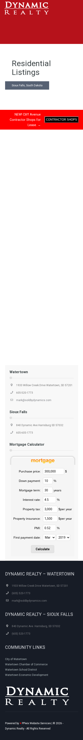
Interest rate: (32, 499)
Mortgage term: (30, 490)
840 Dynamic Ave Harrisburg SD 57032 (39, 425)
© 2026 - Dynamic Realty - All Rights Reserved (34, 726)
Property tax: (32, 509)
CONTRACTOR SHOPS (61, 119)
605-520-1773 (24, 392)
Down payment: (30, 481)
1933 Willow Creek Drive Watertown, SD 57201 (44, 385)
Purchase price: (30, 471)
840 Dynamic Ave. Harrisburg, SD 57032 (36, 626)
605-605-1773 (24, 432)
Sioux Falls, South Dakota (27, 85)
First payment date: (27, 537)
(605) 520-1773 (21, 593)
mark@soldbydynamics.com (33, 400)
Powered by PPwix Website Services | (29, 723)
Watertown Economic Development (26, 675)
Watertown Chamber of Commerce (26, 664)
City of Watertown (16, 659)
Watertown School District (21, 669)
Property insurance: (27, 518)
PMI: (37, 528)
